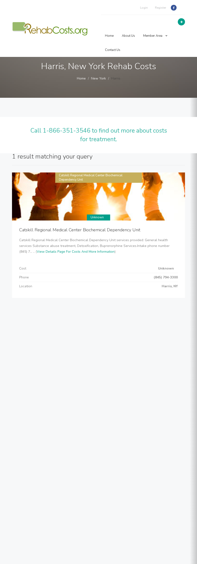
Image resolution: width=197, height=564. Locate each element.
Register (160, 8)
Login (144, 8)
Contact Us (112, 50)
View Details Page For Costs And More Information (76, 251)
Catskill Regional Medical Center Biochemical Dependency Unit (79, 230)
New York (98, 78)
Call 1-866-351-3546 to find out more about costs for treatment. (98, 135)
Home (109, 36)
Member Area (153, 36)
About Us (128, 36)
